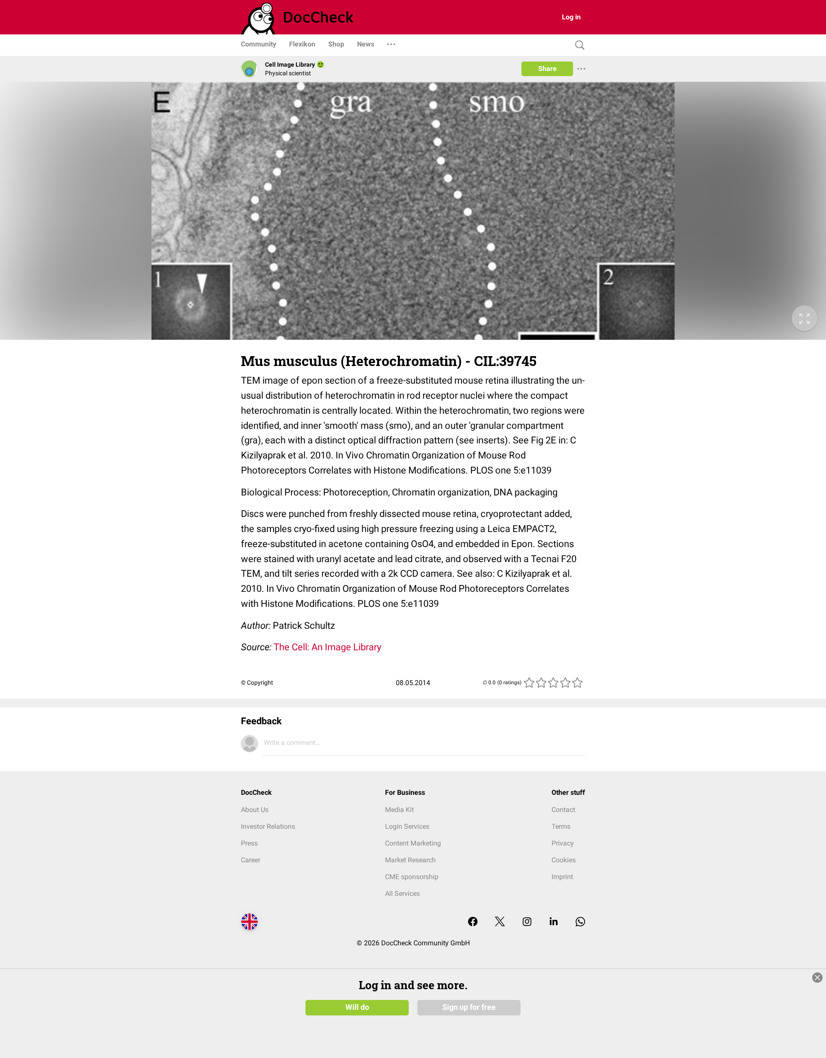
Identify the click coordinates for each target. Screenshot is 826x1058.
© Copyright (257, 682)
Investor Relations (268, 826)
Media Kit (399, 810)
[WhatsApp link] (580, 922)
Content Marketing (413, 843)
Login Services (407, 826)
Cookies (564, 860)
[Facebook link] (473, 922)
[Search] (577, 45)
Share (547, 69)
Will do (357, 1007)
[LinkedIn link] (553, 922)
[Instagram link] (527, 922)
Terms (561, 826)
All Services (402, 893)
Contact (563, 810)
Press (249, 843)
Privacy (563, 843)
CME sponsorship (411, 877)
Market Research (410, 860)
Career (250, 860)
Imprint (562, 877)
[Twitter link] (500, 922)
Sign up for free (469, 1007)
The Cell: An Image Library (327, 647)
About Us (254, 810)
